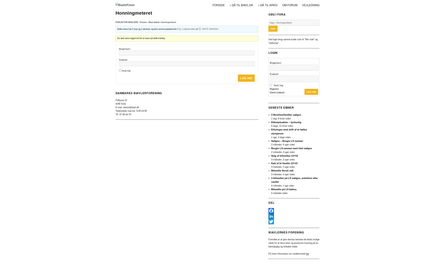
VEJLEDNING (310, 5)
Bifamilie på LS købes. (284, 189)
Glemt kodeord (277, 92)
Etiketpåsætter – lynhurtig (286, 122)
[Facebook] (293, 210)
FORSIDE (219, 5)
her (307, 253)
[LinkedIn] (293, 216)
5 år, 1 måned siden (186, 29)
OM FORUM (289, 5)
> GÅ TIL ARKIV (268, 5)
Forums (143, 22)
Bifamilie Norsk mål (282, 170)
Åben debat (154, 22)
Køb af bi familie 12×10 (284, 163)
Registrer (274, 89)
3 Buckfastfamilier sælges (286, 114)
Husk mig (126, 71)
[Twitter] (293, 221)
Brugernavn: (124, 49)
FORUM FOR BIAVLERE (127, 22)
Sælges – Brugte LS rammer (287, 141)
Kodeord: (123, 60)
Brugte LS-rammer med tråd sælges (291, 148)
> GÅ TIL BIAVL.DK (241, 5)
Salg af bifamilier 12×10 (284, 155)
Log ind (246, 78)
